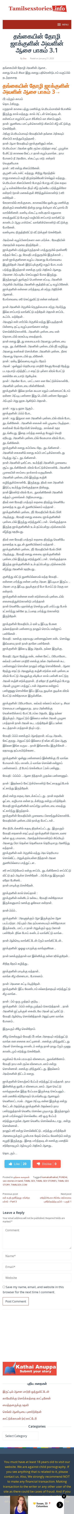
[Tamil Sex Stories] (37, 8)
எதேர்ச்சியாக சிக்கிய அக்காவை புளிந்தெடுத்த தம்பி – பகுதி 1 (55, 1197)
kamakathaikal (50, 1177)
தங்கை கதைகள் (21, 1177)
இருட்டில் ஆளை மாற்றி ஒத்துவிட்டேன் (26, 1391)
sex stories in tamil (13, 1180)
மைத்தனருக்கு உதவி (16, 1405)
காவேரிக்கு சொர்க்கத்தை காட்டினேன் (27, 1398)
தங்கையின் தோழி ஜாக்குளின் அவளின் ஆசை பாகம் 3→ (36, 88)
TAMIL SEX (29, 1180)
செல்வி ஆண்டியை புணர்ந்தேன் (22, 1412)
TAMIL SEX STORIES (46, 1180)
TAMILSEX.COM (19, 1184)
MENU (65, 24)
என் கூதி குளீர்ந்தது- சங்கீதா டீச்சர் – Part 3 (16, 1197)
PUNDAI (63, 1177)
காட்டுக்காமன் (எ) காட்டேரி (20, 1418)
